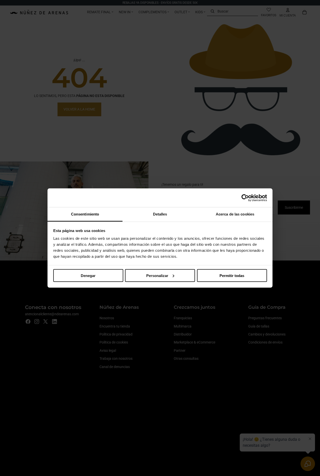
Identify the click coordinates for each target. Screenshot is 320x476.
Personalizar (157, 275)
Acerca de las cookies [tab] (235, 214)
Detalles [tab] (160, 214)
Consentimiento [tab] (85, 214)
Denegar (88, 275)
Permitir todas (232, 275)
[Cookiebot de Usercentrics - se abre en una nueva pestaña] (245, 198)
